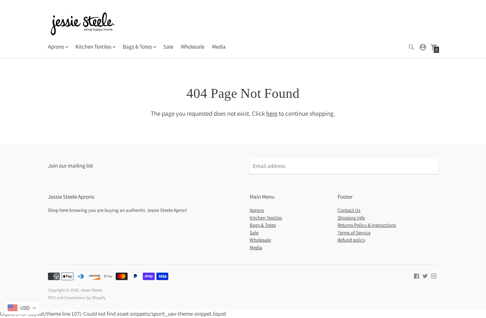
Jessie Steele (91, 290)
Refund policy (351, 240)
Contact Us (349, 210)
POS (52, 297)
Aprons (257, 210)
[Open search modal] (412, 47)
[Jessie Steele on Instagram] (433, 275)
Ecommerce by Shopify (84, 297)
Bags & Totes (263, 225)
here (271, 113)
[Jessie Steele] (82, 24)
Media (219, 46)
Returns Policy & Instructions (367, 225)
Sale (168, 46)
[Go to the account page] (423, 47)
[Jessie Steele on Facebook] (416, 275)
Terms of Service (354, 232)
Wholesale (192, 46)
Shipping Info (351, 218)
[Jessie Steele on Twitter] (425, 275)
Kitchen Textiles (266, 218)
